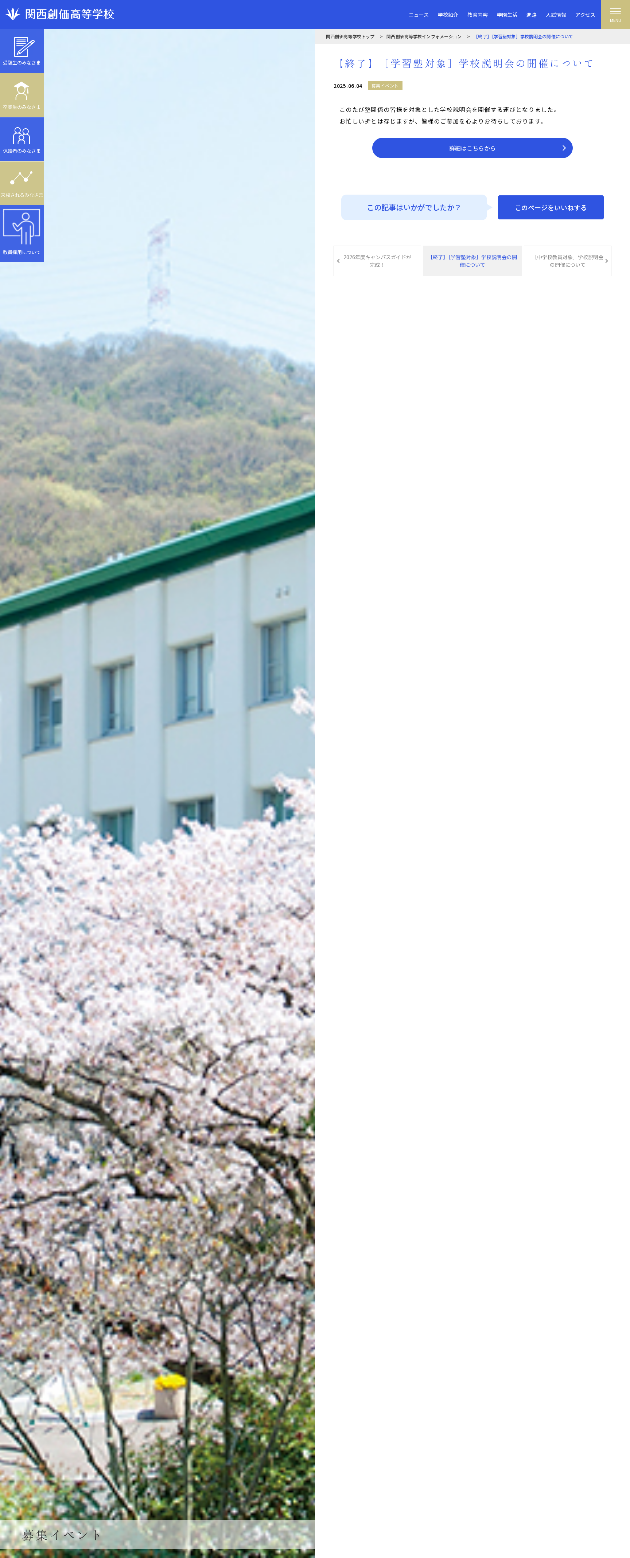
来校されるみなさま (22, 194)
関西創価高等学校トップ (350, 36)
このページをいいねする (551, 207)
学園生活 (507, 14)
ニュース (419, 14)
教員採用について (22, 252)
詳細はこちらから (472, 148)
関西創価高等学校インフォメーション (424, 36)
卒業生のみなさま (22, 107)
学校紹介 (448, 14)
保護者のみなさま (22, 150)
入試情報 (556, 14)
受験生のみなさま (22, 62)
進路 (531, 14)
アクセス (585, 14)
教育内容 (477, 14)
